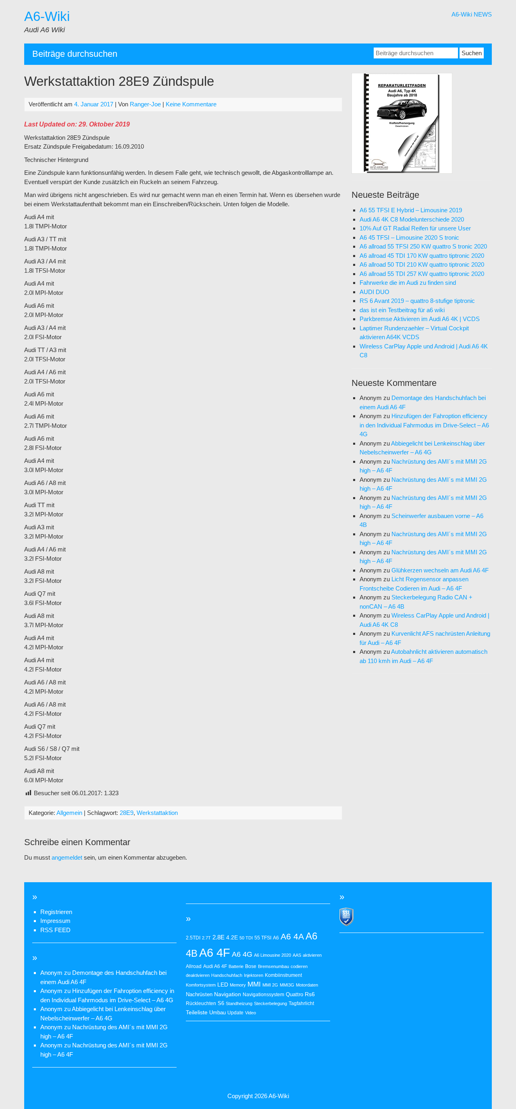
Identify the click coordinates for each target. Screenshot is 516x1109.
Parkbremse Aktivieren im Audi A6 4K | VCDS (420, 318)
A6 (276, 938)
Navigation (227, 994)
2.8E (218, 937)
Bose (250, 966)
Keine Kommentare (191, 104)
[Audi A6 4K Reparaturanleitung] (402, 171)
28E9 (126, 812)
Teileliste (197, 1013)
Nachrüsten (199, 994)
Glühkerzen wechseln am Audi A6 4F (440, 570)
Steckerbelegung (270, 1003)
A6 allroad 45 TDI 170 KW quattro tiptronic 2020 (422, 255)
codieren (299, 966)
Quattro (294, 994)
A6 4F (214, 952)
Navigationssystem (263, 994)
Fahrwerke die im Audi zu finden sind (408, 282)
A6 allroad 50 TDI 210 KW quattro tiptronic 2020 (422, 264)
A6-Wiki (47, 16)
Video (250, 1012)
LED (222, 984)
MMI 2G (270, 985)
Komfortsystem (201, 985)
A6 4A (292, 936)
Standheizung (239, 1003)
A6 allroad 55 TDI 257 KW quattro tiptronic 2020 (422, 273)
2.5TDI (193, 938)
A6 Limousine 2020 (272, 955)
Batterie (236, 966)
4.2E (232, 937)
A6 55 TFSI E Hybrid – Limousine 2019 (411, 210)
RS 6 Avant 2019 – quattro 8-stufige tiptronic (417, 300)
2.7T (206, 937)
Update (235, 1013)
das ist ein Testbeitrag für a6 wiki (402, 310)
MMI (254, 984)
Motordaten (307, 985)
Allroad (194, 966)
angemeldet (67, 857)
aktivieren (312, 955)
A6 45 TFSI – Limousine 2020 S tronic (409, 237)
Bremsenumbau (273, 966)
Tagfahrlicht (301, 1003)
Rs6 (310, 994)
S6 (221, 1003)
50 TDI (246, 937)
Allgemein (69, 812)
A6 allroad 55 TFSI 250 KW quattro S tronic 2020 (423, 246)
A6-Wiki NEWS (472, 14)
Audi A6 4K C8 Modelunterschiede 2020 (412, 219)
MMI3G (287, 985)
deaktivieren (198, 975)
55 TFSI (262, 938)
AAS (297, 955)
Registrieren (56, 911)
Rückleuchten (201, 1003)
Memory (238, 985)
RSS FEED (55, 930)
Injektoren (253, 975)
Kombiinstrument (283, 975)
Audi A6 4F (215, 966)
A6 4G (242, 954)
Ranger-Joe (145, 104)
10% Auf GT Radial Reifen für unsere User (415, 228)
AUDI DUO (374, 291)
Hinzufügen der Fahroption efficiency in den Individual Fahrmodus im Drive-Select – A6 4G (424, 425)
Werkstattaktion (157, 812)
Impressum (55, 920)
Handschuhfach (226, 975)
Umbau (217, 1013)
